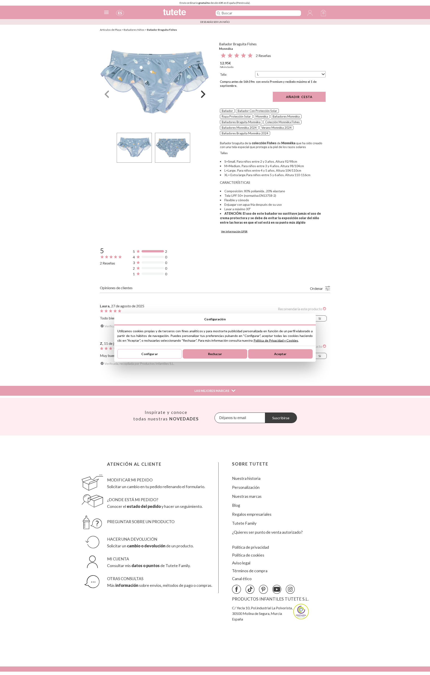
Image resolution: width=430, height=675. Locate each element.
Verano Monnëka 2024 (276, 127)
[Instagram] (290, 589)
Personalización (246, 487)
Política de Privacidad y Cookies (276, 340)
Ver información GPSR (234, 231)
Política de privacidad (250, 547)
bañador (227, 111)
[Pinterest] (263, 589)
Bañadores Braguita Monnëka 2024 (245, 133)
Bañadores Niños (134, 29)
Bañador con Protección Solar (257, 111)
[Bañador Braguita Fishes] (155, 84)
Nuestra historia (246, 478)
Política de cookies (248, 555)
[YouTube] (276, 589)
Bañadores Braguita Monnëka (241, 122)
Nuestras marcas (247, 496)
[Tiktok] (249, 589)
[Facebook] (236, 589)
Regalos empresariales (251, 514)
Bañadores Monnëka (286, 116)
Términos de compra (249, 570)
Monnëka (226, 48)
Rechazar (215, 354)
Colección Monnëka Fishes (282, 122)
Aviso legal (241, 563)
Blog (236, 505)
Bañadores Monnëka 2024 (239, 127)
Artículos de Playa (110, 29)
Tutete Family (244, 523)
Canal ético (242, 578)
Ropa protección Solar (236, 116)
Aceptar (280, 354)
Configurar (149, 354)
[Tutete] (184, 14)
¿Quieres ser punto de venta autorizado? (267, 532)
